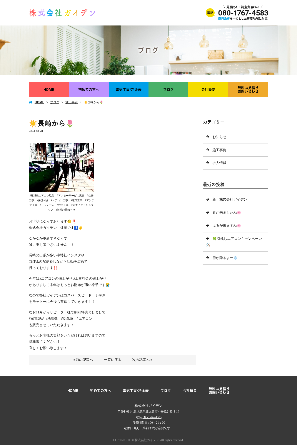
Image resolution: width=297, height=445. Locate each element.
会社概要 (208, 89)
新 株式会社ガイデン (229, 199)
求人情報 (219, 163)
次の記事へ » (142, 360)
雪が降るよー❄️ (225, 258)
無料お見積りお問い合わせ (248, 89)
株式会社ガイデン (148, 406)
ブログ (168, 89)
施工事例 (71, 102)
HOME (48, 89)
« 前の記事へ (83, 360)
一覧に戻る (112, 360)
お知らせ (219, 137)
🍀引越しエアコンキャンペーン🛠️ (234, 242)
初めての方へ (88, 89)
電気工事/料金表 (129, 89)
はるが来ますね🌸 (226, 225)
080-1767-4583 (152, 417)
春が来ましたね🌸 (226, 212)
